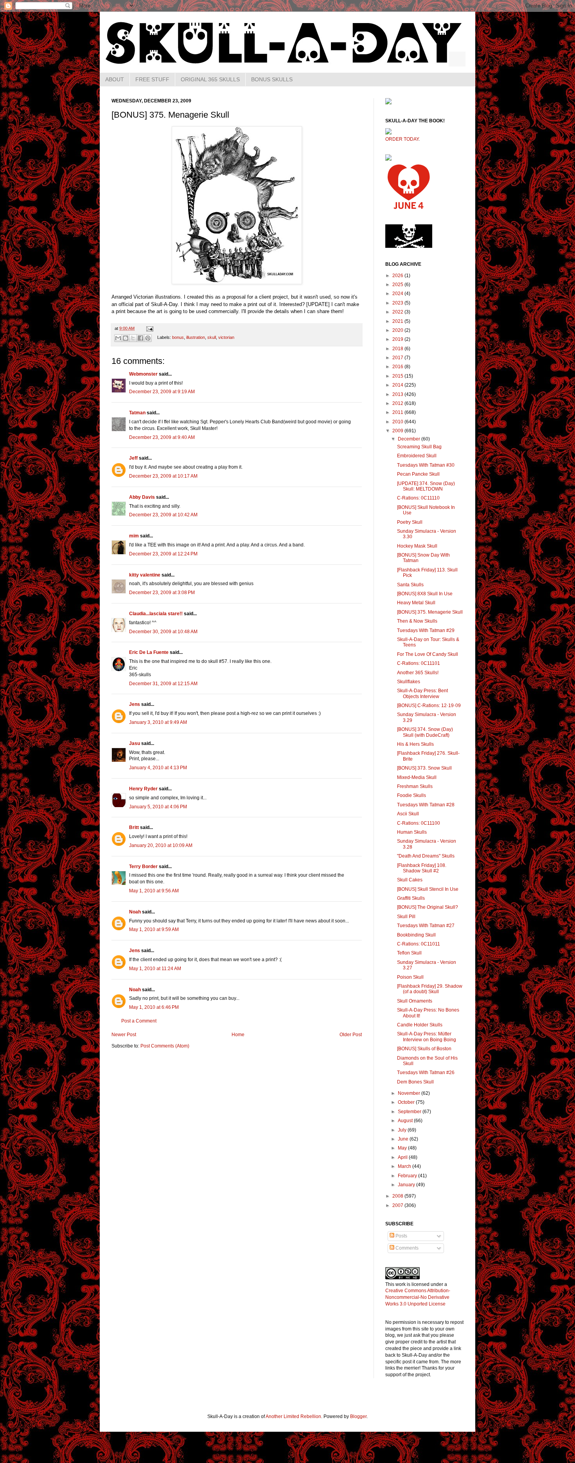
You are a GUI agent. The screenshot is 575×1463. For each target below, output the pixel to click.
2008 (398, 1196)
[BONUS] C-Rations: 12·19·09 (429, 705)
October (407, 1102)
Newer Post (123, 1034)
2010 (398, 421)
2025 (398, 284)
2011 (398, 412)
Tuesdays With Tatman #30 (426, 465)
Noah (135, 912)
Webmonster (143, 374)
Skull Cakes (409, 880)
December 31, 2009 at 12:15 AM (163, 683)
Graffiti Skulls (411, 898)
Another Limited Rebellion (293, 1416)
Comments (406, 1248)
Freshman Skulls (415, 786)
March (405, 1166)
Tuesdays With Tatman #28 (426, 805)
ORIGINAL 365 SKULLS (210, 79)
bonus (178, 337)
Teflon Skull (409, 953)
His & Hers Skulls (415, 744)
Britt (134, 827)
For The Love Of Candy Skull (427, 654)
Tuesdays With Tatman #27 (426, 925)
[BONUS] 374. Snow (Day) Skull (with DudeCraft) (425, 732)
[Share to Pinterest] (148, 338)
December (409, 439)
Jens (134, 704)
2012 (398, 403)
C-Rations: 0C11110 (418, 498)
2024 (398, 293)
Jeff (133, 458)
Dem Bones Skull (415, 1082)
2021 (398, 321)
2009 (398, 430)
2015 (398, 376)
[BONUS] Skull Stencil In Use (427, 889)
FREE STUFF (152, 79)
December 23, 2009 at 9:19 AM (162, 391)
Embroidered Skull (417, 455)
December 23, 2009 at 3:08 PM (162, 592)
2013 (398, 394)
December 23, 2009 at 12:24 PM (163, 554)
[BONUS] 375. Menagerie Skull (430, 612)
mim (134, 536)
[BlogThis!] (125, 338)
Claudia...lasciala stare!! (156, 613)
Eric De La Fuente (149, 652)
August (406, 1120)
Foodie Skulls (411, 795)
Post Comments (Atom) (164, 1046)
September (410, 1111)
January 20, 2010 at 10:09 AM (160, 845)
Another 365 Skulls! (417, 672)
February (408, 1175)
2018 (398, 348)
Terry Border (143, 866)
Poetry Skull (409, 522)
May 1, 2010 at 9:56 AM (154, 891)
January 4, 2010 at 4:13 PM (158, 767)
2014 (398, 385)
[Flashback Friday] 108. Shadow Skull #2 (421, 868)
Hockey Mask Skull (417, 546)
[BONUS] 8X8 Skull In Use (425, 593)
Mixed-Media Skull (417, 777)
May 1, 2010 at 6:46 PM (154, 1007)
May (403, 1148)
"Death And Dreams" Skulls (426, 856)
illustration (195, 337)
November (409, 1093)
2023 (398, 303)
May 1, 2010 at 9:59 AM (154, 929)
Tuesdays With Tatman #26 (426, 1072)
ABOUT (114, 79)
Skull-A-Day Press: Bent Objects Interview (422, 693)
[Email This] (118, 338)
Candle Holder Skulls (419, 1025)
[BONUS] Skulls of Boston (424, 1048)
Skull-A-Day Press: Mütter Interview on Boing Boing (426, 1036)
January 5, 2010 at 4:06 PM (158, 806)
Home (238, 1034)
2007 (398, 1205)
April (403, 1157)
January (407, 1184)
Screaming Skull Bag (419, 446)
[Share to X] (133, 338)
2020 (398, 330)
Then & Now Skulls (417, 621)
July (403, 1130)
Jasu (134, 743)
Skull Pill (406, 916)
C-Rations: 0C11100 (418, 823)
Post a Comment (138, 1021)
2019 (398, 339)
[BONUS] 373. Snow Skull (424, 768)
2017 (398, 357)
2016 (398, 366)
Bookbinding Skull (416, 935)
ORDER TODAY (402, 139)
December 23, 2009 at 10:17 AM (163, 476)
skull (211, 337)
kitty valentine (144, 575)
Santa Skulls (410, 584)
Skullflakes (408, 681)
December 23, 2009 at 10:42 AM (163, 515)
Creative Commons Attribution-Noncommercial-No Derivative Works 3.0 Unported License (417, 1297)
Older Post (351, 1034)
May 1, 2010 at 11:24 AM (155, 968)
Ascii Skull (408, 814)
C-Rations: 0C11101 (418, 663)
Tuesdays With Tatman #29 (426, 630)
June (404, 1139)
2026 (398, 275)
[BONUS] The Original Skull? (427, 907)
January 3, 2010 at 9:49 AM (158, 722)
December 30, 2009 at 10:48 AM (163, 631)
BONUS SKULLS (272, 79)
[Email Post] (148, 328)
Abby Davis (142, 497)
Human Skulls (412, 832)
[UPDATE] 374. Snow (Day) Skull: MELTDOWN (426, 486)
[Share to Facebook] (140, 338)
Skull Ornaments (414, 1001)
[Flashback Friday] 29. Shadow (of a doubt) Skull (429, 988)
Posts (400, 1236)
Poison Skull (410, 977)
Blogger (358, 1416)
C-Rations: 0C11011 (418, 944)
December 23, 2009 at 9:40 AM (162, 437)
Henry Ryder (143, 788)
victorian (226, 337)
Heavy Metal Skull (416, 602)
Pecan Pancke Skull (418, 474)
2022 (398, 312)
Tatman (137, 412)
